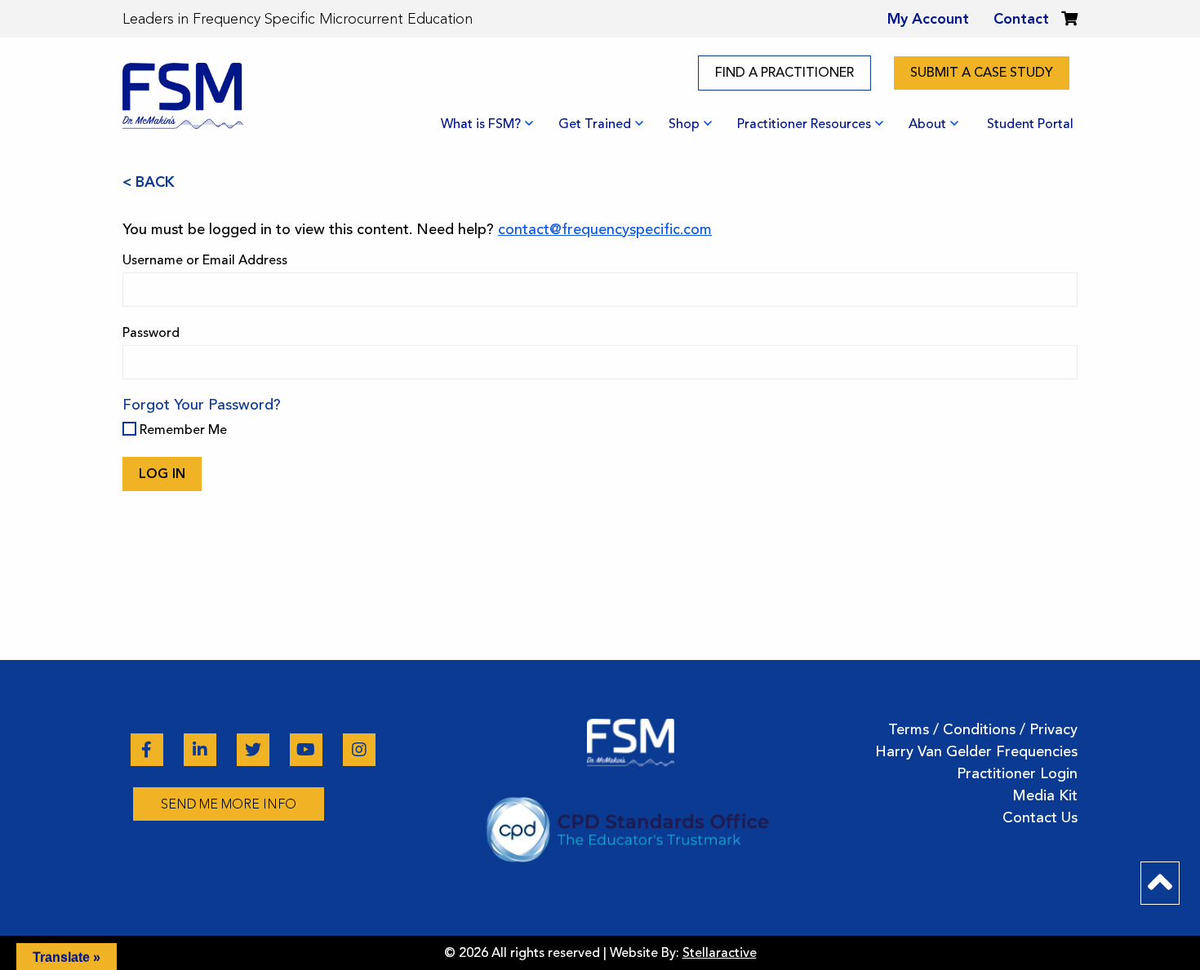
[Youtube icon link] (308, 750)
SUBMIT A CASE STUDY (981, 72)
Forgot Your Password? (201, 405)
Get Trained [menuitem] (594, 124)
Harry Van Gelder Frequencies (976, 751)
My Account (928, 18)
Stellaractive (719, 953)
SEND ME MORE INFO (228, 804)
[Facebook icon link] (149, 750)
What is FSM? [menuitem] (481, 124)
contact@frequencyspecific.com (605, 229)
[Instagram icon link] (359, 750)
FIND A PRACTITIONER (784, 72)
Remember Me (181, 430)
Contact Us (1040, 817)
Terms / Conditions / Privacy (983, 729)
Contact (1021, 18)
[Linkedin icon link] (202, 750)
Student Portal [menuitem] (1030, 124)
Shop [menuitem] (684, 124)
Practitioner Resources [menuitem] (804, 124)
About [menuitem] (927, 124)
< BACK (148, 182)
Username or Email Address (204, 260)
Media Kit (1045, 795)
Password (151, 333)
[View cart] (1069, 18)
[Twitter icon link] (255, 750)
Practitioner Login (1017, 773)
